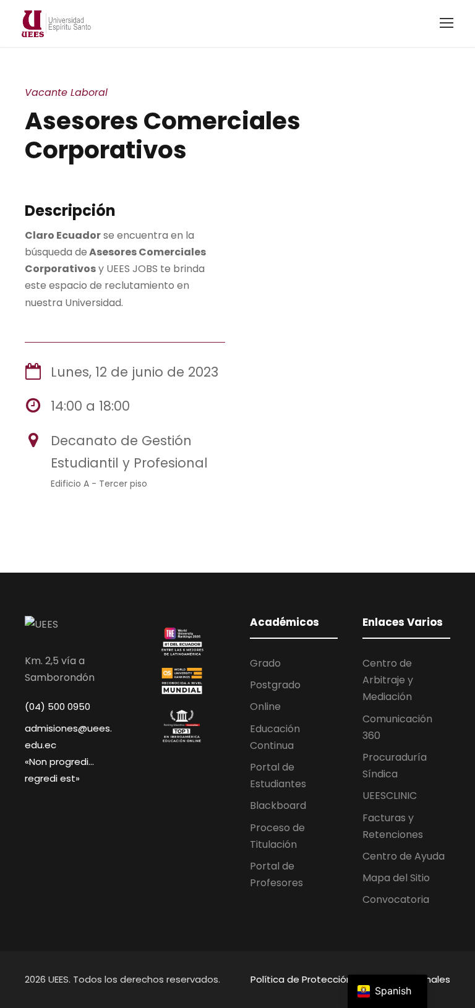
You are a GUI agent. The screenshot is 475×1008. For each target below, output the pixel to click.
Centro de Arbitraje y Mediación (387, 680)
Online (265, 706)
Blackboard (278, 805)
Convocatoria (395, 899)
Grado (265, 663)
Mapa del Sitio (396, 878)
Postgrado (275, 685)
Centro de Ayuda (403, 856)
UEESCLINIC (389, 795)
